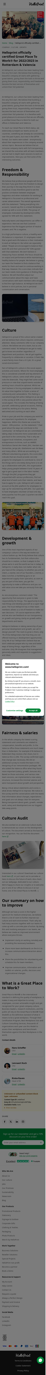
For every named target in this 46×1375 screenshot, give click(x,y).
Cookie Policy (15, 701)
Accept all (32, 710)
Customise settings (14, 710)
